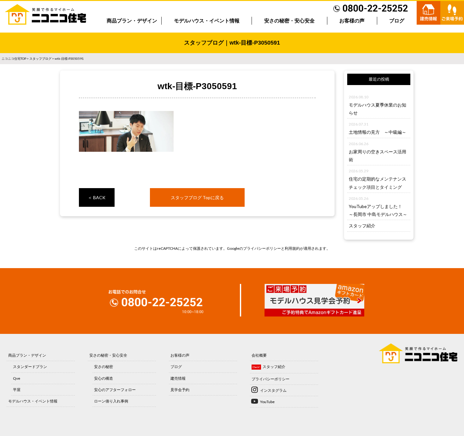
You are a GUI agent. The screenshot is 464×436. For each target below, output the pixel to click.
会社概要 (259, 355)
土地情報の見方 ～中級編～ (377, 132)
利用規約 (292, 248)
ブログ (396, 20)
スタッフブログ (40, 58)
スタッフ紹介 (362, 225)
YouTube (267, 401)
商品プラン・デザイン (132, 20)
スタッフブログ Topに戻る (197, 197)
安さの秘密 (103, 366)
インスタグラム (273, 390)
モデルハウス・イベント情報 (207, 20)
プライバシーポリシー (262, 248)
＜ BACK (96, 197)
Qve (16, 378)
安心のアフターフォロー (115, 389)
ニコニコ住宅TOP (14, 58)
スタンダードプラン (30, 366)
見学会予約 (179, 389)
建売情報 (178, 378)
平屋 (17, 389)
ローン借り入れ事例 (111, 401)
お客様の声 (352, 20)
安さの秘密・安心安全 (289, 20)
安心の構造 (103, 378)
